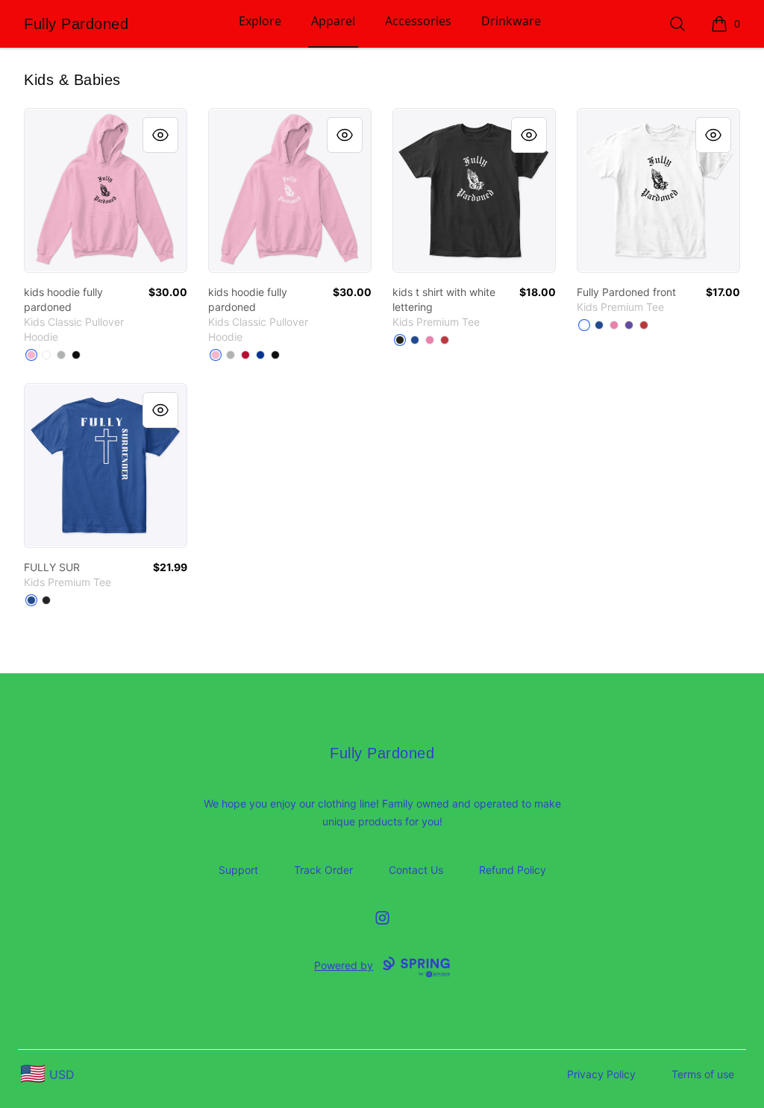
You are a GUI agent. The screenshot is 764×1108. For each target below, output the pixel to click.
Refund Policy (512, 869)
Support (238, 869)
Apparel (333, 21)
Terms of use (702, 1074)
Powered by (343, 965)
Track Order (323, 869)
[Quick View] (160, 135)
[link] (106, 190)
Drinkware (511, 21)
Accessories (418, 21)
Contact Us (416, 869)
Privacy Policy (601, 1074)
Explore (260, 21)
